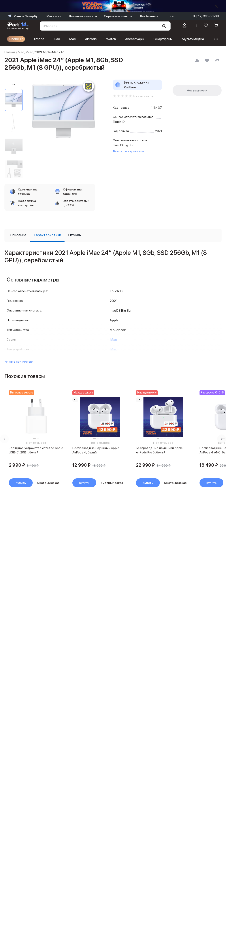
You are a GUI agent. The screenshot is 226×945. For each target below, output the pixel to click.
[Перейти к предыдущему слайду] (4, 438)
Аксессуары (134, 39)
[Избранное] (205, 26)
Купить (21, 483)
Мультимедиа (193, 39)
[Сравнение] (195, 26)
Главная (9, 52)
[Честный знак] (88, 86)
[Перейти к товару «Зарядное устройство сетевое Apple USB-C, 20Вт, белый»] (36, 417)
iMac (29, 52)
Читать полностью (19, 361)
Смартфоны (162, 39)
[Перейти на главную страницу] (18, 26)
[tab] (18, 235)
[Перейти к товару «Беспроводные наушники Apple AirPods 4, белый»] (99, 417)
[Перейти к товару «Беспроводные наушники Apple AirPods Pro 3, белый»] (163, 417)
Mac (72, 39)
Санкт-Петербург (27, 16)
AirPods (91, 39)
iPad (57, 39)
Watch (111, 39)
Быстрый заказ (48, 483)
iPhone (39, 39)
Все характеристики (128, 151)
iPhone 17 (16, 39)
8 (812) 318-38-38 (206, 16)
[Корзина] (216, 26)
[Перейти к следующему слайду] (221, 438)
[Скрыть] (216, 6)
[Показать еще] (171, 16)
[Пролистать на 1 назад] (13, 84)
